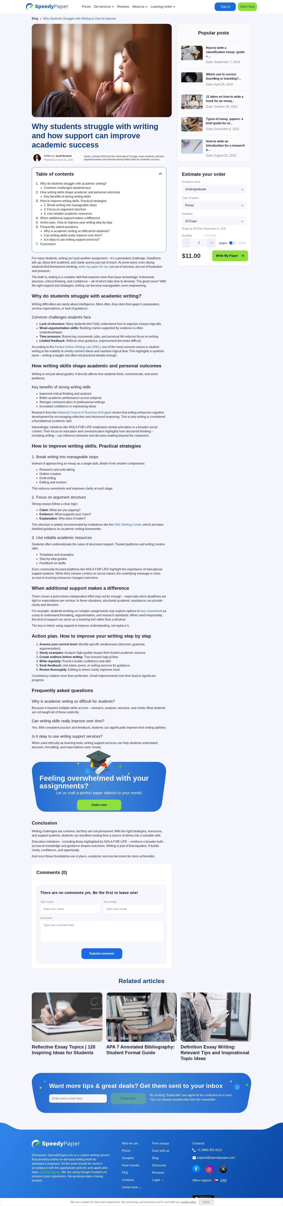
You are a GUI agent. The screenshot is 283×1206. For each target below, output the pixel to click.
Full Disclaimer (50, 1172)
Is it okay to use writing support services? (72, 239)
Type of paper (190, 197)
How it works (130, 1165)
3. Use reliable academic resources (68, 213)
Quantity (187, 235)
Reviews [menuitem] (123, 6)
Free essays (160, 1143)
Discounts (159, 1165)
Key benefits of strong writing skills (67, 196)
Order (247, 6)
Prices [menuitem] (86, 6)
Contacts (128, 1180)
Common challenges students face (67, 187)
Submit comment (101, 953)
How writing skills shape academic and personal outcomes (80, 192)
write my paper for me (93, 266)
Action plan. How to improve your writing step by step (76, 222)
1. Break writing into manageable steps (70, 205)
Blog (35, 18)
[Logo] (47, 6)
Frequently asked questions (59, 227)
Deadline (187, 213)
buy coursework (151, 611)
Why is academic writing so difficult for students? (77, 231)
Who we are (130, 1143)
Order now (99, 805)
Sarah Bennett (63, 156)
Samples (128, 1158)
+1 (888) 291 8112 (209, 1150)
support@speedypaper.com (216, 1157)
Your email (109, 901)
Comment (46, 917)
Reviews (158, 1172)
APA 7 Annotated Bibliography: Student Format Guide (140, 1049)
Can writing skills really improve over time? (73, 235)
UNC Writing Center (127, 524)
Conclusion (48, 244)
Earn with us (160, 1150)
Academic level (191, 181)
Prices (126, 1150)
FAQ (125, 1172)
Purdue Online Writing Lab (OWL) (77, 347)
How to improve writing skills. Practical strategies (73, 201)
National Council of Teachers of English (84, 412)
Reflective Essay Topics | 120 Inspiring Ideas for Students (63, 1049)
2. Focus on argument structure (65, 209)
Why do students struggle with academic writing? (73, 183)
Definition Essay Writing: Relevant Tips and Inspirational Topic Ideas (215, 1052)
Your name (47, 901)
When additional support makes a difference (70, 218)
